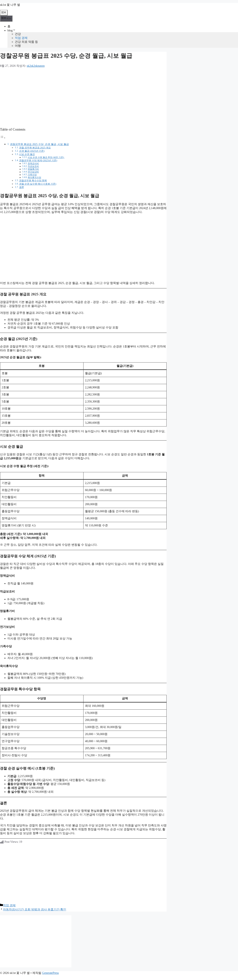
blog (10, 30)
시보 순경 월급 (27, 154)
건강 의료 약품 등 (26, 41)
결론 (21, 187)
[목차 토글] (3, 137)
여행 (18, 45)
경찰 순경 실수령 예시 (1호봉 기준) (37, 183)
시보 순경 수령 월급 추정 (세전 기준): (46, 157)
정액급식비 (33, 163)
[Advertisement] (83, 98)
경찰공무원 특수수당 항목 (33, 180)
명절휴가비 (33, 169)
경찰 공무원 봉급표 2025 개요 (35, 147)
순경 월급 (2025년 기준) (31, 151)
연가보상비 (33, 172)
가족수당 (32, 175)
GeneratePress (50, 972)
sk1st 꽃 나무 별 (10, 4)
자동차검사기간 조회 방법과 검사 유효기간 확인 (34, 909)
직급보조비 (33, 166)
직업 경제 (21, 37)
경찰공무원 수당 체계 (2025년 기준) (38, 160)
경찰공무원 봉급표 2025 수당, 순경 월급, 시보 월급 (39, 144)
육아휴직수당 (34, 177)
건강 (18, 34)
